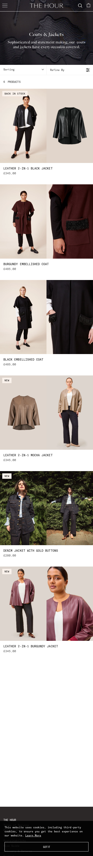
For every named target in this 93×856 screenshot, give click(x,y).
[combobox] (18, 427)
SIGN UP (46, 484)
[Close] (84, 362)
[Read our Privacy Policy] (80, 455)
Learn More (33, 835)
